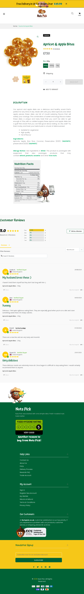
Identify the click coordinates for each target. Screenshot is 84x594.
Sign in (22, 490)
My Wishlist (24, 496)
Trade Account (25, 475)
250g (46, 65)
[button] (81, 290)
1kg (58, 65)
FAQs (22, 466)
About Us (23, 463)
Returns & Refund (26, 499)
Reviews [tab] (4, 245)
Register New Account (28, 493)
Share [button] (7, 290)
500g (52, 65)
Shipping (49, 73)
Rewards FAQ (25, 472)
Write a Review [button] (76, 231)
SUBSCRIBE (38, 560)
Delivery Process (26, 469)
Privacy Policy (25, 505)
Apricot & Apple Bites (9, 286)
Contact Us (24, 460)
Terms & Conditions (27, 502)
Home (15, 26)
